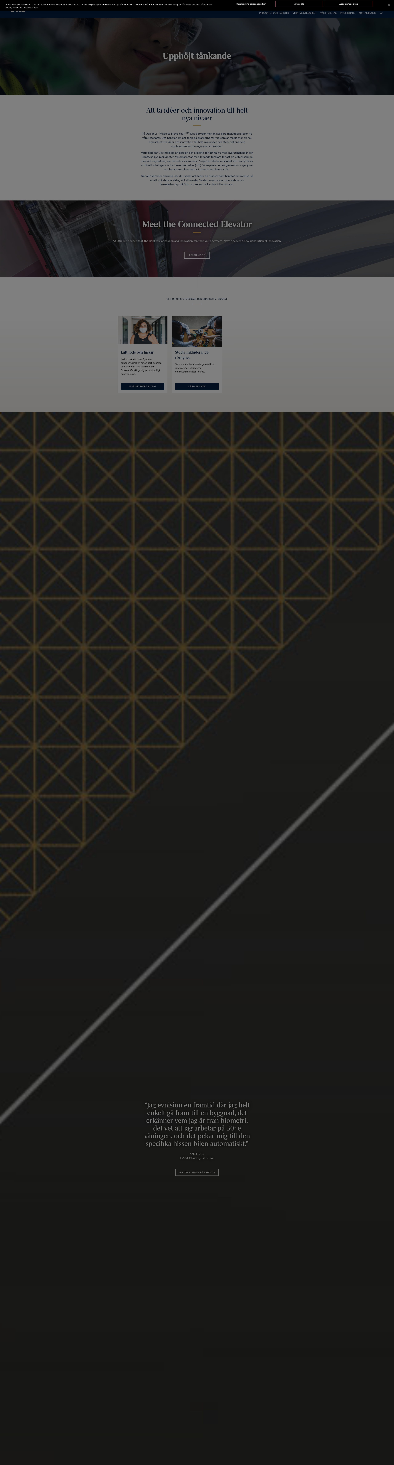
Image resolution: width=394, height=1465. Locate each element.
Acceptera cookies (348, 4)
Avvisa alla (299, 4)
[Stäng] (389, 5)
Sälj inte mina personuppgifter (251, 4)
